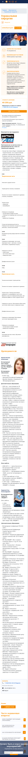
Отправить (13, 755)
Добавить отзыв (10, 707)
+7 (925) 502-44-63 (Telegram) (10, 107)
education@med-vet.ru (10, 688)
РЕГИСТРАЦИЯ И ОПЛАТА (13, 111)
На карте (4, 127)
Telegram (6, 690)
